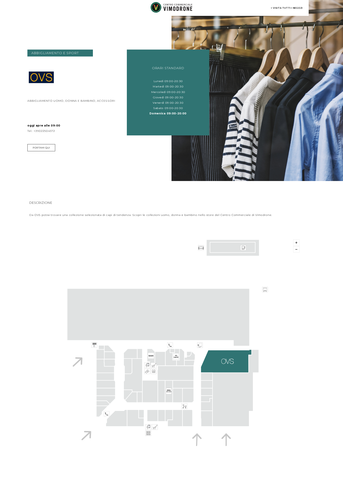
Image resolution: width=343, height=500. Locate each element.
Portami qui (41, 147)
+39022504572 (44, 130)
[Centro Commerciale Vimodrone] (171, 7)
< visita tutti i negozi (287, 8)
